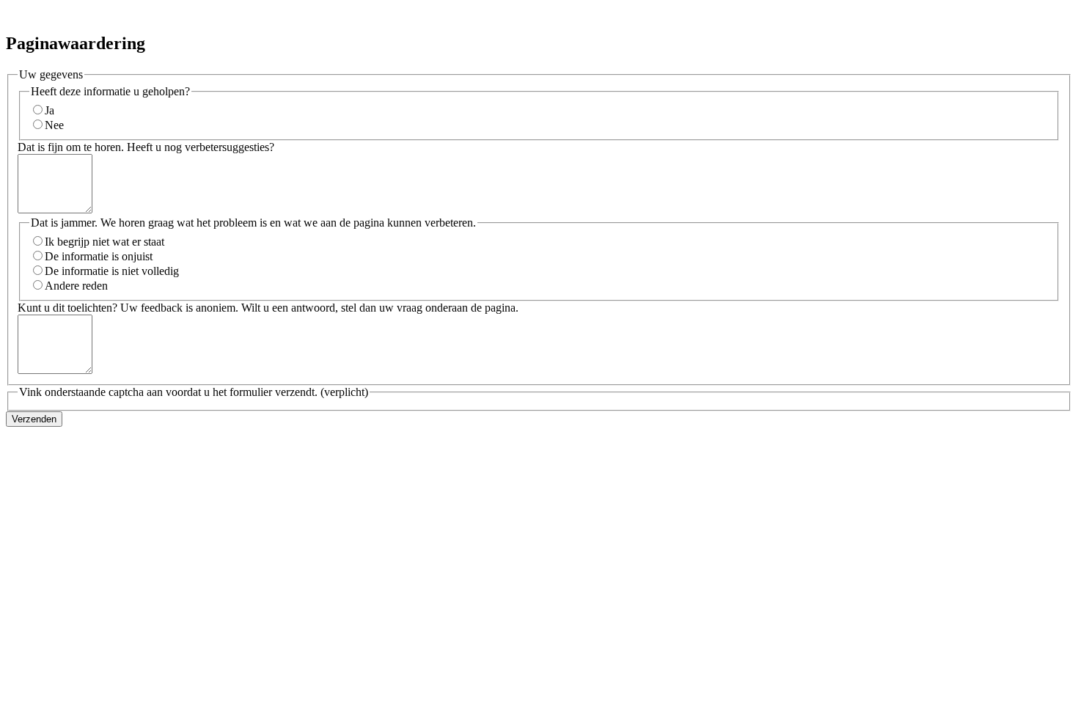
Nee (54, 125)
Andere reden (76, 285)
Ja (49, 110)
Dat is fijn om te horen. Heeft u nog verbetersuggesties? (146, 147)
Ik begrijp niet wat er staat (104, 241)
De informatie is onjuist (99, 256)
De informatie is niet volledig (112, 271)
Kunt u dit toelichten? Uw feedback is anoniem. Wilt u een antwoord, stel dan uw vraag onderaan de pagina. (268, 307)
